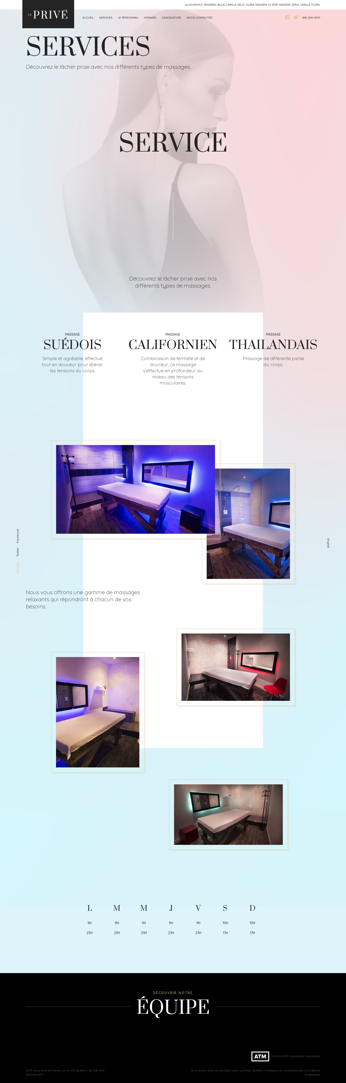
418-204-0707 (311, 17)
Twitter (17, 552)
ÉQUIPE (173, 1008)
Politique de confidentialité (284, 1070)
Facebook (17, 536)
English (328, 543)
